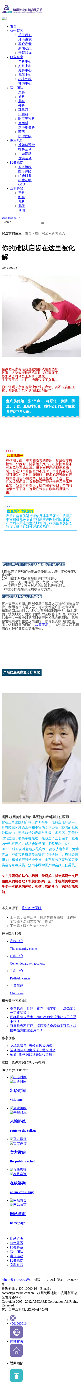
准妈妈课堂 (26, 145)
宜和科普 (16, 188)
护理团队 (25, 136)
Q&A (22, 184)
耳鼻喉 (23, 110)
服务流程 (25, 167)
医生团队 (16, 88)
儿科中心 (25, 70)
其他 (21, 210)
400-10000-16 (11, 218)
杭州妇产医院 (32, 908)
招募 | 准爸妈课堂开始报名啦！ (32, 1054)
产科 (21, 92)
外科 (21, 105)
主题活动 (25, 154)
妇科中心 (25, 66)
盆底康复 (41, 625)
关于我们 (25, 35)
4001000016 (18, 1323)
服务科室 (16, 57)
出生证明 (25, 180)
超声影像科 (26, 127)
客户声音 (25, 44)
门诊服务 (25, 176)
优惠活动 (25, 158)
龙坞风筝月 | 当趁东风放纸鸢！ (32, 1046)
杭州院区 (16, 30)
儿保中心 (25, 74)
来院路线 (25, 52)
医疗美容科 (26, 118)
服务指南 (16, 162)
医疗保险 (25, 171)
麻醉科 (23, 123)
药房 (21, 132)
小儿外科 (25, 79)
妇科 (21, 96)
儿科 (21, 101)
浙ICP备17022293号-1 (17, 1280)
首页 (13, 26)
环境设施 (25, 39)
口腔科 (23, 114)
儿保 (21, 206)
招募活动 (25, 149)
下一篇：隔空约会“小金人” (29, 926)
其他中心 (25, 83)
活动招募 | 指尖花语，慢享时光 (32, 1050)
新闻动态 (25, 48)
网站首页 (16, 1238)
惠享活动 (16, 140)
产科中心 (25, 61)
